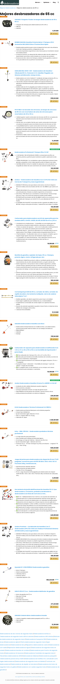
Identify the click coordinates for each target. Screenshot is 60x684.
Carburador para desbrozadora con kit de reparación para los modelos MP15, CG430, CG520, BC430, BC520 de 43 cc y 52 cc (36, 219)
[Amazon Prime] (56, 243)
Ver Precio (55, 33)
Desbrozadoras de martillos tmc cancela (38, 659)
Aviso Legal (17, 676)
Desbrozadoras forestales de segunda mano (39, 653)
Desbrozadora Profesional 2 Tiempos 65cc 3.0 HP (32, 152)
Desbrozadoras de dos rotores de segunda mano (16, 634)
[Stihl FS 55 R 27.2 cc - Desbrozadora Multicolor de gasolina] (7, 596)
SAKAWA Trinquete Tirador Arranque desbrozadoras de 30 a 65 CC (36, 21)
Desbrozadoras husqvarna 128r (36, 639)
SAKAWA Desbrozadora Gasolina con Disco (29, 324)
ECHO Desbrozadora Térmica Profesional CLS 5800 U (33, 407)
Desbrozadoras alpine (12, 642)
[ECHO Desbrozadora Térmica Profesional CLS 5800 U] (7, 412)
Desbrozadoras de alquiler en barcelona (24, 664)
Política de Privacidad (33, 676)
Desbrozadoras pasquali (47, 656)
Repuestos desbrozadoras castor (37, 645)
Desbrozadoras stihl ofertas (44, 636)
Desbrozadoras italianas (30, 656)
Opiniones (46, 2)
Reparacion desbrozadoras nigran (19, 647)
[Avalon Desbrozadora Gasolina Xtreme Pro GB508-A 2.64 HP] (7, 386)
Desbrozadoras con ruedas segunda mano (32, 667)
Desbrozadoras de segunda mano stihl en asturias (17, 636)
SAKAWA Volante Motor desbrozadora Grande (31, 615)
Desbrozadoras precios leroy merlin (12, 659)
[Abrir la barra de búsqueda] (58, 2)
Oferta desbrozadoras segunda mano (33, 642)
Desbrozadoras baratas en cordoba (17, 650)
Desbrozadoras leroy (18, 645)
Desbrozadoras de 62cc (41, 634)
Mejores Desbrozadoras (8, 8)
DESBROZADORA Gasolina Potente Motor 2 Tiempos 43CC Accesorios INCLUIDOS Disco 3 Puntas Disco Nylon (34, 43)
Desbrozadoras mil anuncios (14, 653)
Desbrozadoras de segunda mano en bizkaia (30, 661)
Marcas (37, 2)
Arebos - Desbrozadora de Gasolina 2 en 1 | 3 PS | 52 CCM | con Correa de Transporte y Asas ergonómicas (36, 181)
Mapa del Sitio (42, 676)
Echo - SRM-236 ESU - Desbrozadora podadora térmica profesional (34, 432)
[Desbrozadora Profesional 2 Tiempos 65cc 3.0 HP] (7, 157)
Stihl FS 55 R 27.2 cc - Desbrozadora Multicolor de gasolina (35, 591)
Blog (54, 2)
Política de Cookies (25, 676)
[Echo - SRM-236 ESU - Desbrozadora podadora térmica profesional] (7, 436)
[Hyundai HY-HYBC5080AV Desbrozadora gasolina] (7, 570)
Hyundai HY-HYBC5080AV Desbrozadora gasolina (32, 567)
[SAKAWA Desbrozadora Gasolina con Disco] (7, 328)
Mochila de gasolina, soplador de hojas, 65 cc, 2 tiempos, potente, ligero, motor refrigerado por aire (34, 256)
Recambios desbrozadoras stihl (10, 656)
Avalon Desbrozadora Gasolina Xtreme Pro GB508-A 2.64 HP (36, 383)
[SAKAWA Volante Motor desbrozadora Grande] (7, 620)
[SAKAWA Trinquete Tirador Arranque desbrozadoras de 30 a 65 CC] (7, 24)
